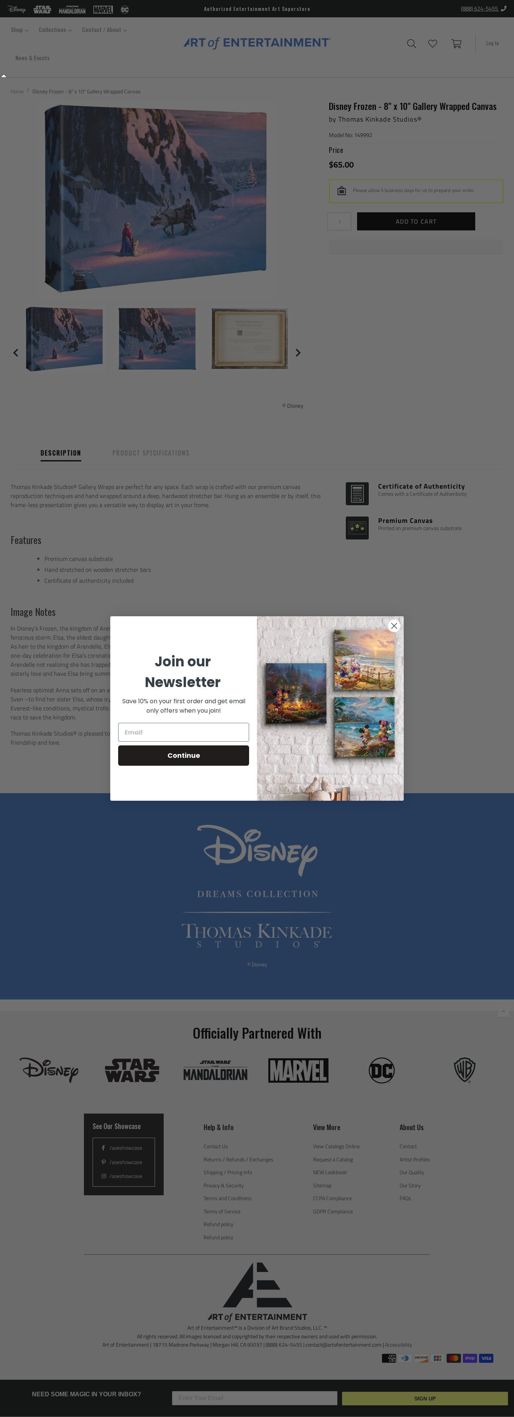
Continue (183, 755)
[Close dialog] (394, 625)
